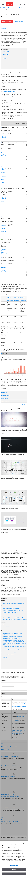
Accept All (14, 873)
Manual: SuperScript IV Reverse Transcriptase (11, 608)
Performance (5, 54)
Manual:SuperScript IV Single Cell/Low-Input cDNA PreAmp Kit (15, 615)
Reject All (14, 869)
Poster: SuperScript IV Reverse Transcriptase (11, 659)
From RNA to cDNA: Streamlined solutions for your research (14, 603)
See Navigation (3, 28)
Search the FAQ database (12, 555)
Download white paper (7, 21)
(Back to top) (24, 404)
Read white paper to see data (8, 91)
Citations (4, 59)
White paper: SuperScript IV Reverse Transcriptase (12, 636)
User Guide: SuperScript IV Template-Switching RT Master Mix (15, 619)
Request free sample (19, 21)
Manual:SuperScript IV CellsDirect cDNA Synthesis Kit (13, 617)
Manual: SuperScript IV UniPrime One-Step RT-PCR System (14, 614)
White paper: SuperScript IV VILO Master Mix (11, 638)
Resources (5, 58)
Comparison (5, 52)
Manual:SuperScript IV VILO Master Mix (10, 612)
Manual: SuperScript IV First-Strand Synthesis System (13, 610)
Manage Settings (14, 865)
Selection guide (6, 51)
